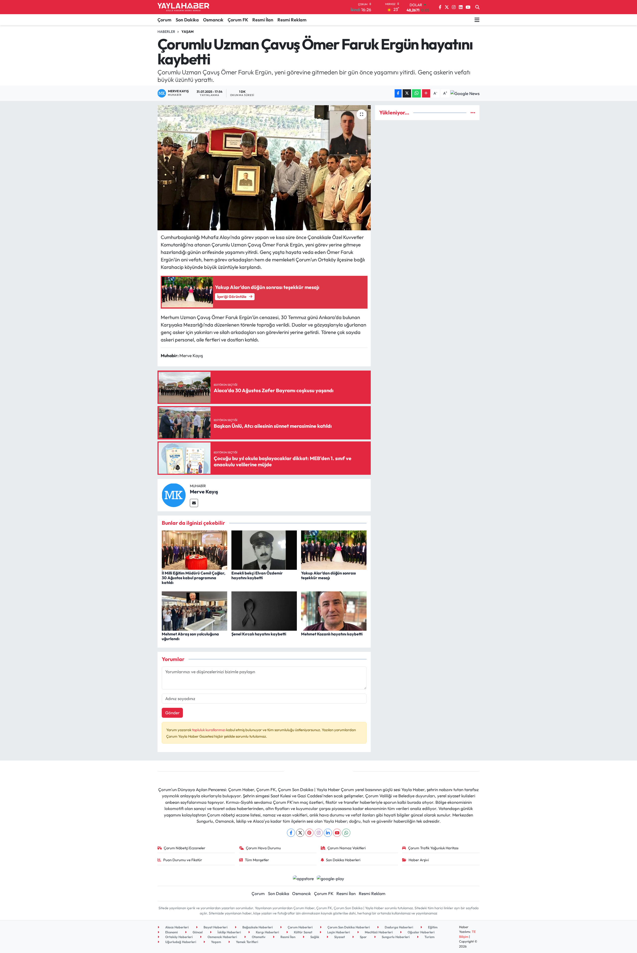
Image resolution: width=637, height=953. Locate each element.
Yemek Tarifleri (246, 942)
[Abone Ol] (464, 93)
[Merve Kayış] (174, 494)
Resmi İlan (262, 20)
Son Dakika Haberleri (343, 860)
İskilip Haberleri (229, 932)
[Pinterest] (309, 833)
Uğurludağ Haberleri (180, 942)
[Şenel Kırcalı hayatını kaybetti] (264, 610)
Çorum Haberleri (300, 927)
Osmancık (213, 20)
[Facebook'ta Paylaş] (398, 93)
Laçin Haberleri (338, 932)
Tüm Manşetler (257, 860)
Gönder (172, 712)
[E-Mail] (194, 503)
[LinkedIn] (328, 833)
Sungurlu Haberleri (395, 937)
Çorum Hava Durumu (263, 848)
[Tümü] (473, 112)
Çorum (164, 20)
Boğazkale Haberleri (257, 927)
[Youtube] (337, 833)
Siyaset (339, 937)
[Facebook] (291, 833)
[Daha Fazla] (426, 93)
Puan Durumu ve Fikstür (182, 860)
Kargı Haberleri (267, 932)
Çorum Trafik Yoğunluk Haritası (433, 848)
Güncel (197, 932)
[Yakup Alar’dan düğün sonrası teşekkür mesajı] (334, 549)
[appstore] (303, 878)
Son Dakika (187, 20)
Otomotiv (258, 937)
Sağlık (314, 937)
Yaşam (187, 31)
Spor (363, 937)
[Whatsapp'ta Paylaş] (416, 93)
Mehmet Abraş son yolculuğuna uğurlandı (190, 636)
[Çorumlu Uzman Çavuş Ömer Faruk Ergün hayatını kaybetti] (264, 167)
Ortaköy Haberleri (178, 937)
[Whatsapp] (346, 833)
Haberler (166, 31)
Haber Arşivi (419, 860)
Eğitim (432, 927)
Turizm (429, 937)
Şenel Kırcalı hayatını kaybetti (258, 633)
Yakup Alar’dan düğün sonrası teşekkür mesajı (328, 575)
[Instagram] (319, 833)
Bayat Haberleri (215, 927)
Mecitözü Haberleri (378, 932)
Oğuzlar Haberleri (420, 932)
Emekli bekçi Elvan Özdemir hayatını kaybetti (257, 575)
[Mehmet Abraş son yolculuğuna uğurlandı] (194, 610)
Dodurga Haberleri (398, 927)
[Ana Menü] (477, 19)
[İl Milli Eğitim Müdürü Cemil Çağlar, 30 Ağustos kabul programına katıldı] (194, 549)
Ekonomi (171, 932)
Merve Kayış (204, 491)
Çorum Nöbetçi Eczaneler (184, 848)
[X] (300, 833)
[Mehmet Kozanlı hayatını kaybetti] (334, 610)
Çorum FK (238, 20)
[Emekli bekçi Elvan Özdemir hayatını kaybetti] (264, 549)
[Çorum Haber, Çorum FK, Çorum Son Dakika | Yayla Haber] (183, 7)
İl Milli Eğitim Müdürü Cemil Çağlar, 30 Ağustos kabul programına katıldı (193, 578)
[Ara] (477, 7)
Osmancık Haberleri (222, 937)
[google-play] (330, 878)
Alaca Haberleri (176, 927)
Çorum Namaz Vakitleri (346, 848)
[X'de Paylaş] (407, 93)
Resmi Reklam (292, 20)
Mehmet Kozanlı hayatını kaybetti (332, 633)
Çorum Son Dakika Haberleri (348, 927)
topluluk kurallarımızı (209, 729)
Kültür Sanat (302, 932)
